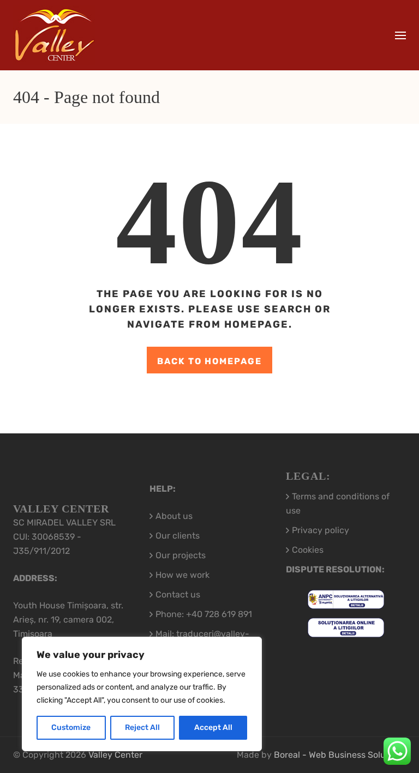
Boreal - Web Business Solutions (340, 755)
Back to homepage (209, 361)
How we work (182, 575)
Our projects (180, 555)
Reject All (142, 727)
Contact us (177, 594)
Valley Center (115, 755)
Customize (71, 727)
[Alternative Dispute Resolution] (346, 601)
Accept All (213, 727)
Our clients (177, 535)
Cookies (308, 550)
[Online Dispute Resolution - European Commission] (346, 630)
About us (174, 516)
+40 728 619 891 (219, 614)
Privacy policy (320, 530)
